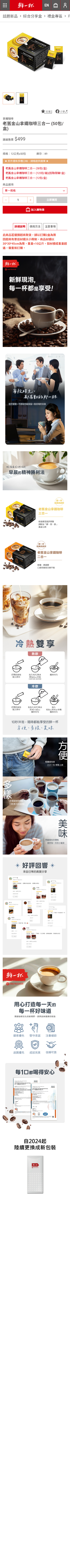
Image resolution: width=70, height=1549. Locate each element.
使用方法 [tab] (35, 226)
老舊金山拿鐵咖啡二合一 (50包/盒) (26, 168)
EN (47, 5)
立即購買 (51, 199)
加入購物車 (38, 209)
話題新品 (12, 16)
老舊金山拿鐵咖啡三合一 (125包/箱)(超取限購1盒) (35, 173)
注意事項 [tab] (50, 226)
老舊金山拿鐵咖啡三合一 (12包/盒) (26, 178)
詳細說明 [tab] (20, 226)
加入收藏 (46, 111)
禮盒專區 (57, 16)
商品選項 (8, 184)
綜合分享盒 (35, 16)
